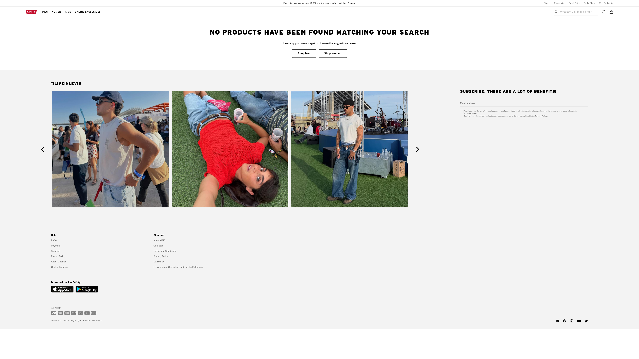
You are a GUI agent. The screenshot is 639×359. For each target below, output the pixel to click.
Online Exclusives (88, 12)
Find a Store (589, 3)
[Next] (417, 149)
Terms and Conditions (164, 251)
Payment (55, 245)
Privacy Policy (541, 116)
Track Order (574, 3)
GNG (82, 320)
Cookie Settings (59, 267)
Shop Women (332, 53)
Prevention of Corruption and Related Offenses (178, 267)
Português (608, 3)
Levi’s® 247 (159, 261)
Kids (68, 12)
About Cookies (58, 261)
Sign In (547, 3)
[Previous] (42, 149)
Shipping (55, 251)
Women (56, 12)
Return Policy (58, 256)
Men (45, 12)
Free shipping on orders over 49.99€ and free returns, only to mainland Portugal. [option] (319, 3)
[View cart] (611, 12)
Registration (559, 3)
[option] (110, 149)
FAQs (54, 240)
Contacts (158, 245)
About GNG (159, 240)
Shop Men (304, 53)
